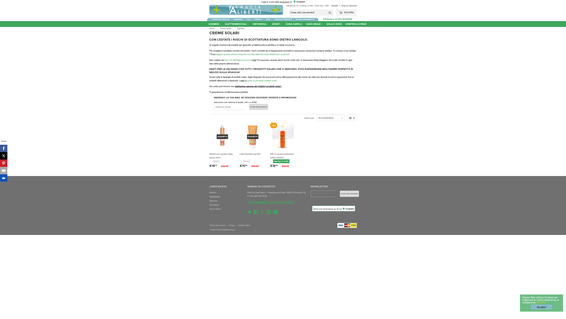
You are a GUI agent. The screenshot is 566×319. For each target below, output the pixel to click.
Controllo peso (355, 24)
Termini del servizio (220, 19)
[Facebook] (3, 148)
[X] (3, 156)
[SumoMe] (3, 178)
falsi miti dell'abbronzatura (236, 59)
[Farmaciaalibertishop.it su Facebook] (256, 212)
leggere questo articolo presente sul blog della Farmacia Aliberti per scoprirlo (252, 54)
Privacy (232, 225)
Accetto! (541, 307)
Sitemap (213, 200)
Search (212, 192)
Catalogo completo (283, 19)
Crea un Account (349, 5)
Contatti (258, 19)
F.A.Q (249, 19)
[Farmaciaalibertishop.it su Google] (262, 212)
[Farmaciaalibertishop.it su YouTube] (275, 212)
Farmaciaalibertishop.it (225, 229)
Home (211, 28)
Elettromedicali (236, 24)
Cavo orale (313, 24)
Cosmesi (214, 24)
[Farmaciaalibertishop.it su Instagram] (269, 212)
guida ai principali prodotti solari (262, 80)
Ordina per (309, 118)
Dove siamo (215, 208)
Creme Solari (225, 28)
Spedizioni (238, 19)
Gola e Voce (334, 24)
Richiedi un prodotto (305, 19)
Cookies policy (244, 225)
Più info (540, 302)
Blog (268, 19)
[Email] (3, 170)
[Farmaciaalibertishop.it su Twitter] (249, 212)
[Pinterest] (3, 163)
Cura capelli (294, 24)
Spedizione (214, 196)
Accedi (335, 5)
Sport (276, 24)
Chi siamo (214, 204)
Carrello (348, 12)
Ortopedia (260, 24)
